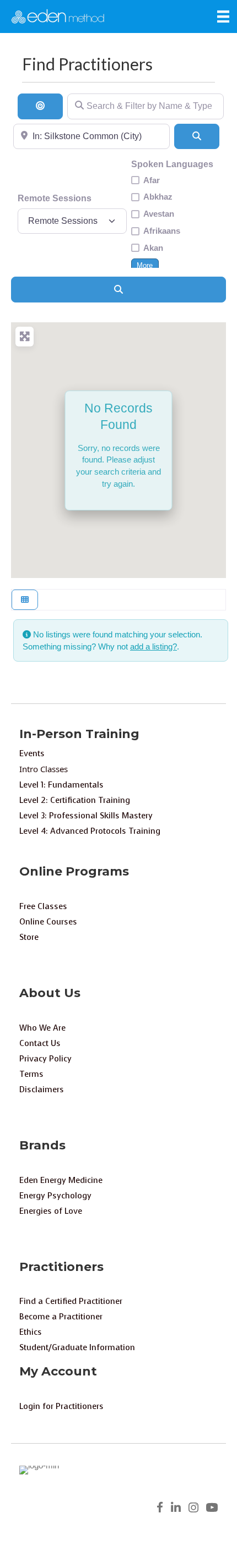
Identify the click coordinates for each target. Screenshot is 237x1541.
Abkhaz (158, 196)
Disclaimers (41, 1089)
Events (32, 753)
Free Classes (43, 906)
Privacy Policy (45, 1058)
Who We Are (42, 1027)
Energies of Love (50, 1211)
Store (29, 937)
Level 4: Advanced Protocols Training (89, 830)
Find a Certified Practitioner (70, 1301)
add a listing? (153, 646)
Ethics (30, 1332)
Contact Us (40, 1043)
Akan (153, 247)
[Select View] (25, 600)
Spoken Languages (172, 164)
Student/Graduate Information (77, 1347)
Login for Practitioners (61, 1406)
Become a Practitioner (61, 1316)
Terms (31, 1074)
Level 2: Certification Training (74, 800)
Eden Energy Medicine (61, 1180)
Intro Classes (43, 768)
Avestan (158, 213)
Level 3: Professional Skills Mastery (86, 815)
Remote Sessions (54, 198)
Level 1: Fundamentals (61, 784)
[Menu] (223, 16)
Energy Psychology (55, 1195)
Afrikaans (161, 230)
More (145, 265)
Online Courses (48, 921)
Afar (151, 180)
